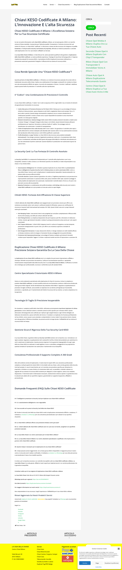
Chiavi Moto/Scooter (43, 552)
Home (45, 5)
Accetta (85, 563)
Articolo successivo (70, 535)
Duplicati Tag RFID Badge (45, 564)
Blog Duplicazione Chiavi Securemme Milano (88, 5)
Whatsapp (63, 499)
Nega (97, 563)
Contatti (106, 5)
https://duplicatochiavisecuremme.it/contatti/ (38, 483)
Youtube (20, 511)
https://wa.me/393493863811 (41, 479)
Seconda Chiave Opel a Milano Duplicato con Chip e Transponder (97, 54)
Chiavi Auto (40, 549)
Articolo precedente (30, 534)
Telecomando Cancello (44, 559)
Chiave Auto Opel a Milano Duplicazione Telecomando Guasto (96, 78)
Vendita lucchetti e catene (45, 562)
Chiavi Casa (40, 557)
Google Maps (21, 520)
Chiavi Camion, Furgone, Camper (47, 554)
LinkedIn (20, 518)
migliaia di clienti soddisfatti (29, 499)
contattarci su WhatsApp (28, 414)
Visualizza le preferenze (112, 563)
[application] (54, 4)
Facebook (20, 509)
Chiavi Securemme (64, 5)
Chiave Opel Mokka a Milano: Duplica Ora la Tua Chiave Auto (96, 43)
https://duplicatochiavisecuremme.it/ (50, 487)
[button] (119, 549)
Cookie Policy (98, 567)
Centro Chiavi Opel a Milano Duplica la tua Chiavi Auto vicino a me (97, 88)
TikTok (20, 516)
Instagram (21, 513)
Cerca (89, 19)
